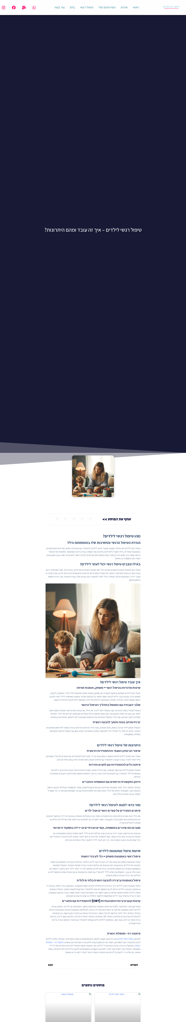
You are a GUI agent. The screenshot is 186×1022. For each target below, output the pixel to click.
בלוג (72, 7)
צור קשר (59, 7)
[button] (90, 519)
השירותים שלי (107, 7)
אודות (124, 7)
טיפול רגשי (86, 7)
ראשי (136, 7)
